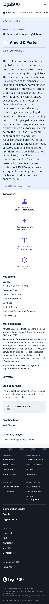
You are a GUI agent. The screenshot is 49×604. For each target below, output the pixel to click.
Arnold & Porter (24, 43)
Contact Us (37, 600)
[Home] (21, 4)
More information (12, 51)
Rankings (12, 13)
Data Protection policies (11, 600)
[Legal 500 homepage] (24, 579)
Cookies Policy (26, 600)
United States (26, 13)
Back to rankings (13, 21)
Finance (39, 13)
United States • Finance (13, 30)
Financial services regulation (24, 34)
